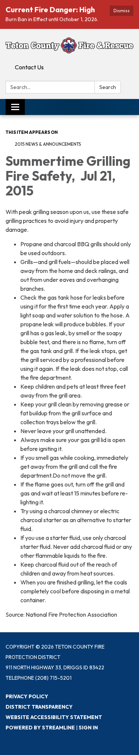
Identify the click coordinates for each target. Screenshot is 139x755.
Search (107, 87)
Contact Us (29, 67)
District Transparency (39, 706)
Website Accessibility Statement (54, 717)
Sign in (88, 727)
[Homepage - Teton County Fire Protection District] (69, 44)
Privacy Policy (27, 696)
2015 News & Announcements (48, 144)
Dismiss (121, 10)
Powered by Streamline (40, 727)
